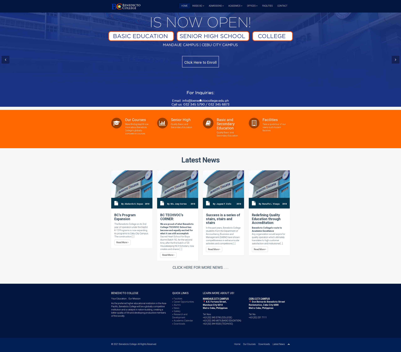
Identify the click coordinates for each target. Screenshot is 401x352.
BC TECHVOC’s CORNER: (171, 217)
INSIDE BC (197, 6)
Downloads (179, 323)
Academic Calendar (183, 320)
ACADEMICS (234, 6)
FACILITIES (267, 6)
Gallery (177, 311)
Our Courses (249, 344)
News (176, 308)
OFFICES (251, 6)
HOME (184, 6)
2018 (147, 204)
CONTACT (282, 6)
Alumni (177, 305)
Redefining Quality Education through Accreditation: (266, 219)
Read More (122, 242)
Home (237, 344)
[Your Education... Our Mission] (126, 6)
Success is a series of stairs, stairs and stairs (223, 219)
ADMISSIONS (215, 6)
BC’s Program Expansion (125, 217)
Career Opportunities (184, 302)
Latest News (200, 160)
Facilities (178, 298)
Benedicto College (128, 344)
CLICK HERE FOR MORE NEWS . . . (200, 267)
